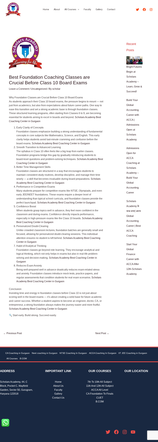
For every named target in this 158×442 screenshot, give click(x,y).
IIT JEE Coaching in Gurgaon (132, 353)
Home (46, 9)
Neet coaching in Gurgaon (44, 353)
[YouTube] (133, 432)
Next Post (102, 333)
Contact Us (58, 397)
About (57, 9)
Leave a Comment (19, 89)
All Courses (70, 9)
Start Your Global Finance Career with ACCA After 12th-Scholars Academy (134, 259)
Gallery (99, 9)
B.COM (23, 358)
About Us (58, 386)
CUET (99, 397)
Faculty (87, 9)
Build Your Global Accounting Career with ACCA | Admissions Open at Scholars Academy (132, 120)
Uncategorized (39, 89)
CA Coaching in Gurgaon (17, 353)
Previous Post (12, 333)
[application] (77, 9)
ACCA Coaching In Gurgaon (102, 353)
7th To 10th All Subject (99, 382)
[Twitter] (137, 9)
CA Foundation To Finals (99, 393)
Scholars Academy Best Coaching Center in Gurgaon (61, 143)
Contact (111, 9)
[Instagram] (151, 9)
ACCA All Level (99, 390)
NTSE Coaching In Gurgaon (73, 353)
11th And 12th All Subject (99, 386)
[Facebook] (144, 9)
